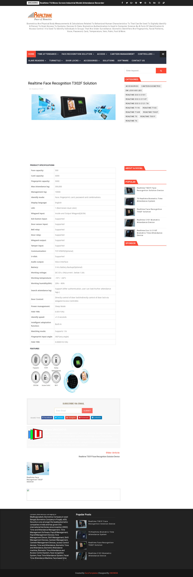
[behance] (155, 3)
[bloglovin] (141, 3)
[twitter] (127, 3)
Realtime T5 (131, 116)
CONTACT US (138, 61)
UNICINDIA (113, 573)
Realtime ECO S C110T (136, 99)
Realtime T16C (150, 108)
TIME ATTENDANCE (47, 54)
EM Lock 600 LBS (134, 90)
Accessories (91, 61)
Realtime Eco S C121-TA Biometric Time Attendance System (70, 3)
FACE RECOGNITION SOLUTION (77, 54)
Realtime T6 (131, 121)
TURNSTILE (55, 61)
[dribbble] (145, 3)
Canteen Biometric (151, 86)
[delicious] (164, 3)
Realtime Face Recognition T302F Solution (35, 480)
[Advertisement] (118, 40)
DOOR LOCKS (72, 61)
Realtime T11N (133, 108)
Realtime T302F (37, 89)
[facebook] (122, 3)
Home (31, 54)
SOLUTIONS (108, 61)
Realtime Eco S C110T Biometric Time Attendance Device (149, 232)
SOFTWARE (123, 61)
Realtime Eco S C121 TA (137, 103)
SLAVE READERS (36, 61)
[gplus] (132, 3)
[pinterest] (136, 3)
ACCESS (101, 54)
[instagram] (159, 3)
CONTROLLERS (145, 54)
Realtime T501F (147, 116)
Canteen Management (122, 54)
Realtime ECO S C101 (136, 95)
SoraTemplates (91, 573)
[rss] (150, 3)
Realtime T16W (133, 112)
